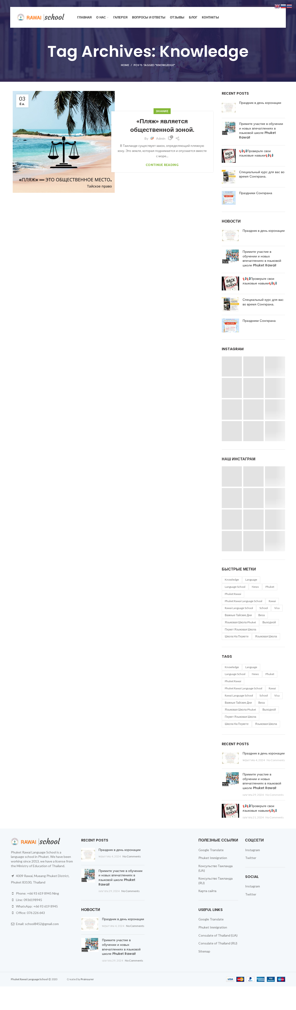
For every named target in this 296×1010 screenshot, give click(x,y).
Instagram (252, 850)
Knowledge (232, 579)
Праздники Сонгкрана (255, 193)
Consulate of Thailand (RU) (217, 943)
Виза (261, 615)
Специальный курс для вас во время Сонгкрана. (261, 174)
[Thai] (290, 6)
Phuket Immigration (212, 858)
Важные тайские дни (238, 615)
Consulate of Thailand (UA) (217, 935)
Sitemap (204, 951)
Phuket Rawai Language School (243, 601)
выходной (269, 622)
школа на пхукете (237, 636)
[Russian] (284, 6)
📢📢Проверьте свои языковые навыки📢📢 (256, 153)
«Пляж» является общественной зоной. (162, 125)
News (255, 586)
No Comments (276, 760)
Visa (277, 608)
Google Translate (211, 850)
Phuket (269, 586)
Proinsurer (87, 979)
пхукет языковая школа (240, 629)
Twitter (250, 858)
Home (125, 64)
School (263, 608)
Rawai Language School (239, 608)
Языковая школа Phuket (240, 622)
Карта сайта (207, 891)
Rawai (272, 601)
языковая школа (266, 636)
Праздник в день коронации (260, 102)
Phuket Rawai (233, 594)
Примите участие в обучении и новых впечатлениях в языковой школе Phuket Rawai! (261, 130)
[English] (277, 6)
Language (251, 579)
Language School (235, 586)
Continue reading (162, 164)
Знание (162, 111)
